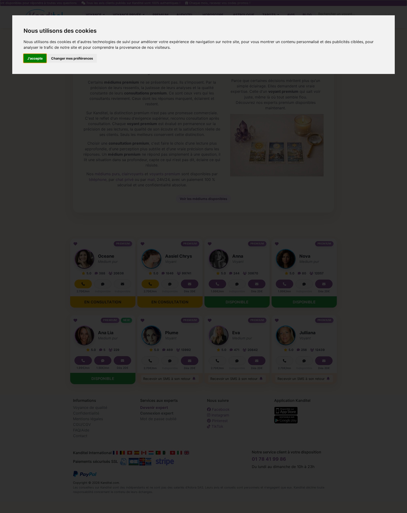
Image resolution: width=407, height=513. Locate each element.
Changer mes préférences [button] (72, 58)
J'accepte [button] (35, 58)
